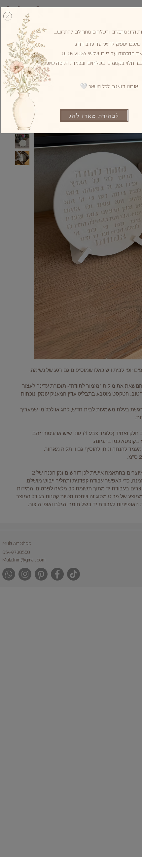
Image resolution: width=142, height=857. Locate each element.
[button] (7, 16)
